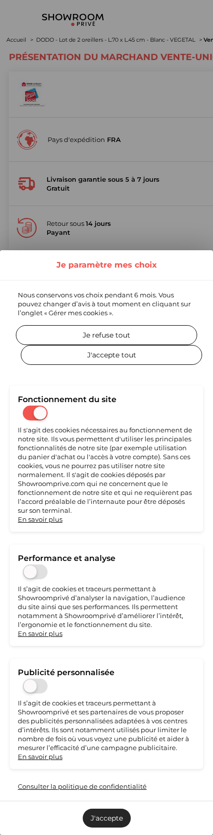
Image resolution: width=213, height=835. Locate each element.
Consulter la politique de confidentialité (82, 786)
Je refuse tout (106, 335)
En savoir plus (40, 519)
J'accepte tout (111, 354)
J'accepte (107, 818)
